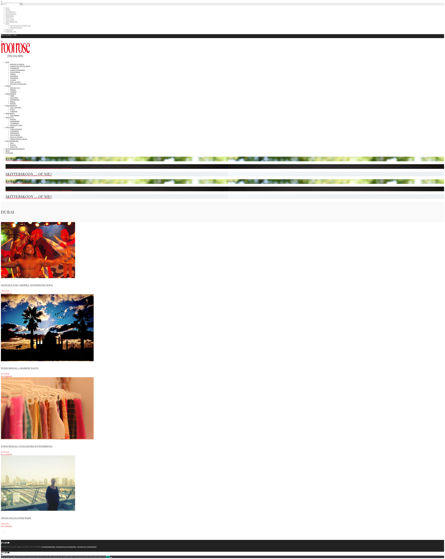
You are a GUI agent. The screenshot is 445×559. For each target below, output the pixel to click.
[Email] (8, 543)
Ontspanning (11, 22)
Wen (7, 24)
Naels (12, 101)
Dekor (13, 119)
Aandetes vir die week (20, 66)
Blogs (13, 145)
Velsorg (14, 97)
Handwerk (15, 121)
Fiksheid (14, 111)
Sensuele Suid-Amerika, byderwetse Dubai (27, 285)
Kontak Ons (11, 31)
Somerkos (14, 68)
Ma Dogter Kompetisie (20, 26)
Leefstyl (10, 18)
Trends (13, 92)
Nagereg (14, 76)
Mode (8, 10)
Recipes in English (18, 84)
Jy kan (13, 80)
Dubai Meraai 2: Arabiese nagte (19, 368)
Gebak (13, 74)
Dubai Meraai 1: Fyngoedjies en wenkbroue (26, 446)
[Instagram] (7, 543)
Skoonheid (11, 12)
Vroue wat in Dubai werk (16, 518)
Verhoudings (16, 129)
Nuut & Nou (15, 82)
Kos (7, 8)
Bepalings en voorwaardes (66, 547)
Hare (12, 95)
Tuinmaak (14, 123)
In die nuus (15, 135)
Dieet (12, 109)
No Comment (6, 293)
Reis (12, 143)
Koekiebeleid (91, 547)
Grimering (14, 99)
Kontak (9, 153)
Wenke (13, 90)
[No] (111, 557)
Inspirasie (14, 133)
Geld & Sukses (16, 137)
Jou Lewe (10, 20)
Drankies (14, 78)
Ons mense (14, 115)
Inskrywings (16, 27)
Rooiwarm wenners (15, 149)
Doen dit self (16, 125)
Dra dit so (15, 88)
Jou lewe (10, 127)
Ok (108, 557)
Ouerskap (14, 131)
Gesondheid (11, 14)
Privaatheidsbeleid (48, 547)
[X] (3, 543)
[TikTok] (1, 543)
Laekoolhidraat (17, 70)
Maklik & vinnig (17, 64)
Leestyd (9, 29)
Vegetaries (15, 72)
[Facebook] (5, 543)
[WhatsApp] (4, 543)
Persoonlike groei (18, 139)
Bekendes (10, 16)
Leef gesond (15, 107)
